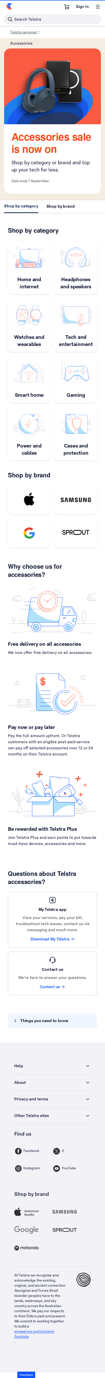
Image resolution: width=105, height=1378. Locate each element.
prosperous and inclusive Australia (34, 1334)
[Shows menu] (98, 7)
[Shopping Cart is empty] (67, 7)
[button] (26, 1375)
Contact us (50, 986)
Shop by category (21, 206)
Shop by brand (60, 206)
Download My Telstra (50, 939)
